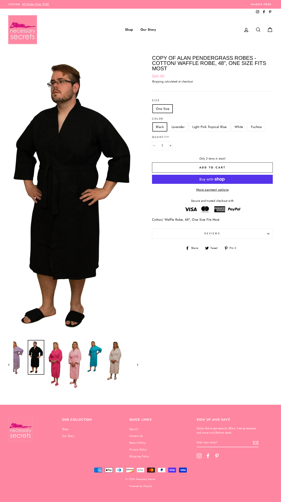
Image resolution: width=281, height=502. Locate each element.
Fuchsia (256, 126)
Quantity (161, 137)
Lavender (178, 126)
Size (156, 100)
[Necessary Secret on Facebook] (208, 455)
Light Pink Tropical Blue (209, 126)
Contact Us (136, 436)
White (239, 126)
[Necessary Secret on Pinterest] (216, 455)
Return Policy (137, 443)
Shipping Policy (139, 456)
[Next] (135, 364)
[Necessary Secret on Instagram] (199, 455)
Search (133, 429)
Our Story (148, 29)
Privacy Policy (138, 449)
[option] (140, 4)
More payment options (212, 189)
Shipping (158, 81)
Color (158, 119)
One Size (162, 108)
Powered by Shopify (140, 486)
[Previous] (10, 364)
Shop (129, 29)
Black (160, 126)
